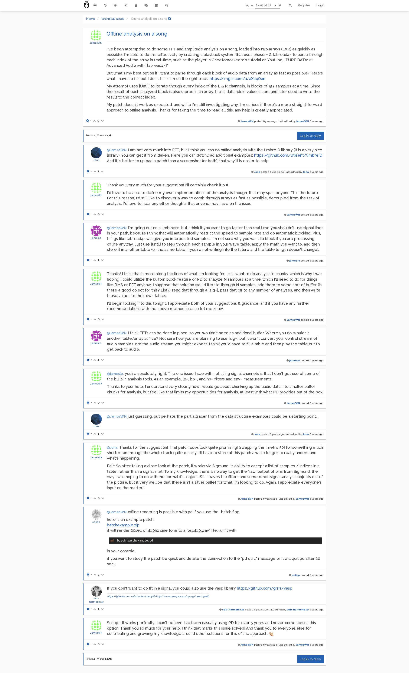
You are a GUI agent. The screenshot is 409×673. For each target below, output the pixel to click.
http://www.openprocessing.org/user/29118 (182, 596)
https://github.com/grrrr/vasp (264, 588)
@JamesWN (117, 150)
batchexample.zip (123, 525)
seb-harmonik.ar (233, 609)
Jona (96, 160)
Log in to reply (310, 135)
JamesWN (96, 42)
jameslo (96, 237)
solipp (96, 521)
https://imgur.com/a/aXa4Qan (237, 78)
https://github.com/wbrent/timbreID (288, 155)
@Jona (112, 448)
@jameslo (115, 374)
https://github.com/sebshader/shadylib (131, 596)
